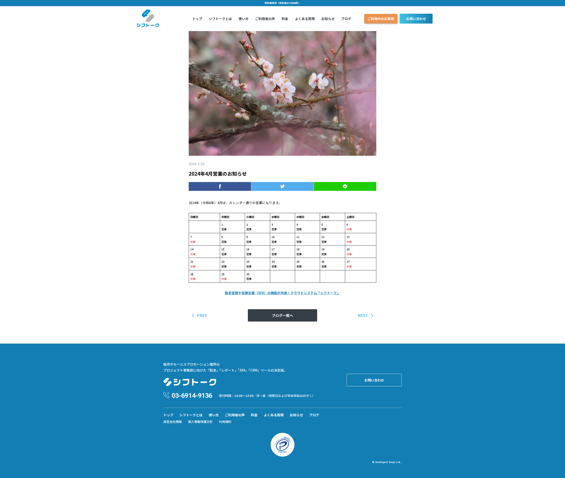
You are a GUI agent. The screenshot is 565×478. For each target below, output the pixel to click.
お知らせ (328, 18)
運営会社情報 (172, 421)
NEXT (363, 315)
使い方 (244, 18)
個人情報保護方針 (200, 421)
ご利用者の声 (265, 18)
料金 (285, 18)
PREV (202, 315)
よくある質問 (305, 18)
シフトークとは (220, 18)
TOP (554, 470)
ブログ (346, 18)
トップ (197, 18)
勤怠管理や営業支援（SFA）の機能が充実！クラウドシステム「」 (282, 292)
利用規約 (225, 421)
